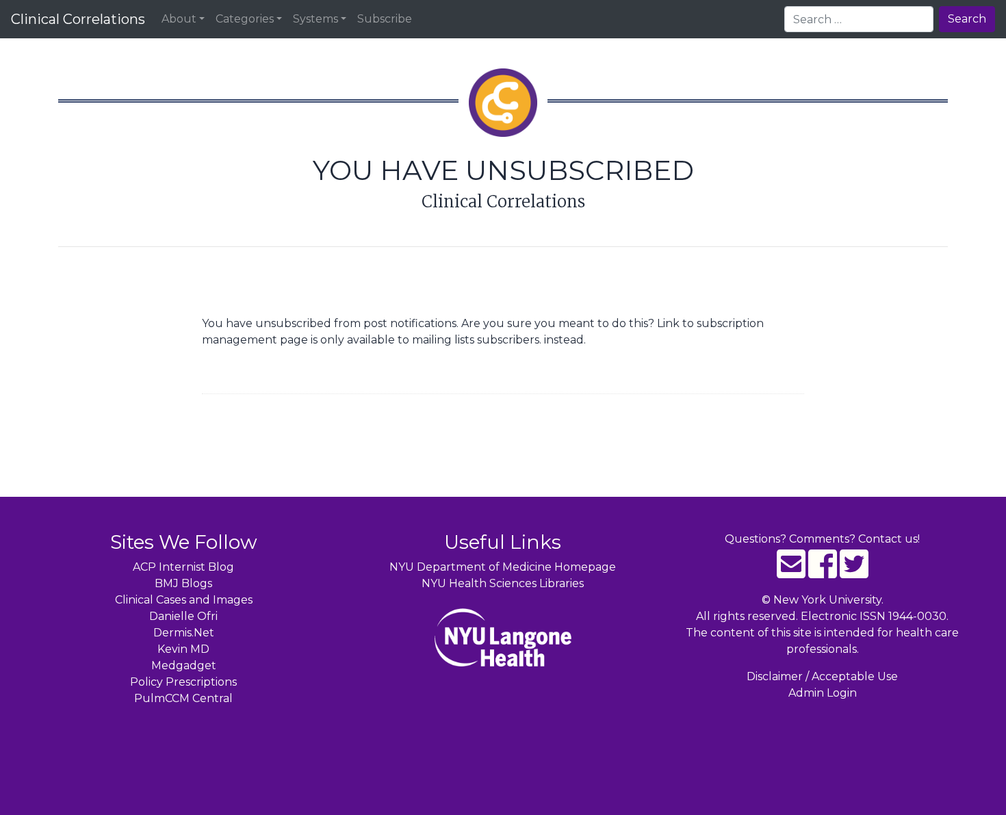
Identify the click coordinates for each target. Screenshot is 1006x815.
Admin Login (822, 692)
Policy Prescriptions (183, 681)
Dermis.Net (183, 632)
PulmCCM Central (183, 698)
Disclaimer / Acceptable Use (822, 676)
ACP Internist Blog (183, 566)
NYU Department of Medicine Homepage (502, 566)
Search (967, 18)
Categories (245, 18)
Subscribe (384, 18)
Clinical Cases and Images (184, 599)
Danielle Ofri (183, 616)
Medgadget (183, 665)
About (179, 18)
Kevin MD (183, 649)
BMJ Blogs (183, 583)
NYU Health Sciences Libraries (503, 583)
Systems (315, 18)
